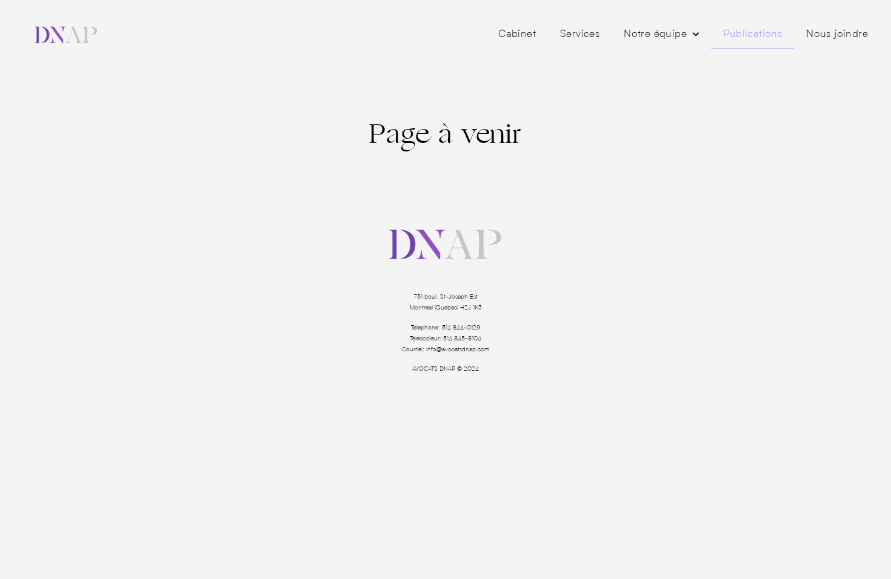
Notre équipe (655, 34)
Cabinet (517, 34)
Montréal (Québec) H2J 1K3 (446, 308)
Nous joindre (837, 34)
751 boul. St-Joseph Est (446, 297)
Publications (752, 34)
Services (579, 34)
